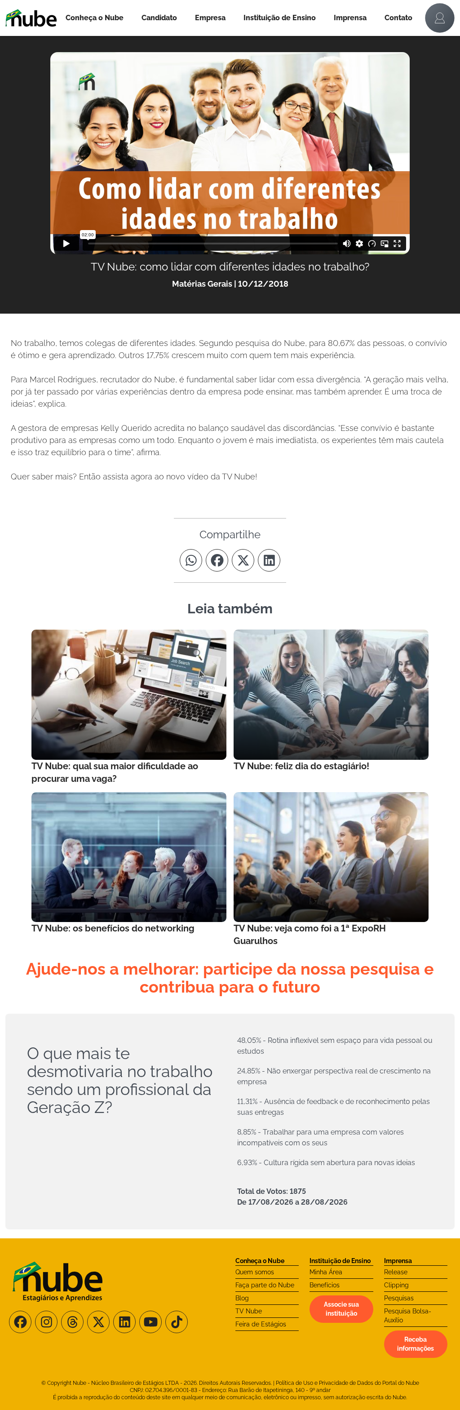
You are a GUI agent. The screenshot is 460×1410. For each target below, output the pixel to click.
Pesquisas (399, 1298)
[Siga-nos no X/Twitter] (98, 1322)
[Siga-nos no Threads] (72, 1322)
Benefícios (325, 1285)
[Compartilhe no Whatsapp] (191, 560)
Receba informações (415, 1344)
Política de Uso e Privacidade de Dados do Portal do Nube (347, 1383)
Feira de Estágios (260, 1324)
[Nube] (31, 18)
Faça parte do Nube (264, 1285)
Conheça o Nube (95, 17)
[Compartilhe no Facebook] (217, 560)
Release (395, 1272)
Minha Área (326, 1272)
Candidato (159, 17)
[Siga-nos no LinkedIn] (124, 1322)
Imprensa (350, 17)
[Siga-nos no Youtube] (150, 1322)
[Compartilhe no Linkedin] (269, 560)
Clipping (396, 1285)
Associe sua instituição (341, 1309)
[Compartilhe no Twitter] (243, 560)
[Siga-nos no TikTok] (176, 1322)
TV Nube (248, 1311)
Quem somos (254, 1272)
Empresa (210, 17)
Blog (242, 1298)
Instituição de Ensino (279, 17)
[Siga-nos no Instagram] (46, 1322)
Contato (398, 17)
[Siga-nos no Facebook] (20, 1322)
